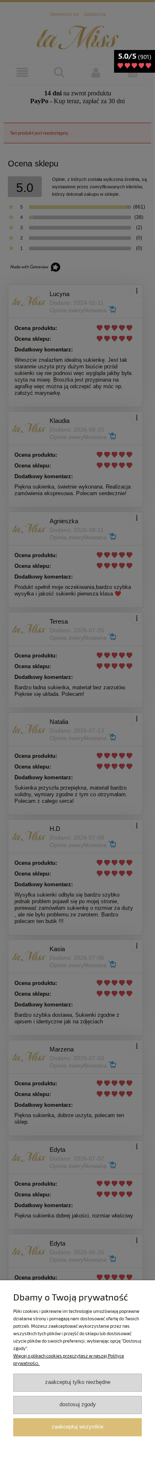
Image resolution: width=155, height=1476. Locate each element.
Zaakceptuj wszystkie (77, 1427)
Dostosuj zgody (78, 1404)
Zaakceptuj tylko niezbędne (77, 1382)
